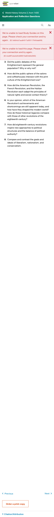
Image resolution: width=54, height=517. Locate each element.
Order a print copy (15, 504)
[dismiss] (50, 32)
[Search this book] (42, 25)
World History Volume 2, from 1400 (22, 12)
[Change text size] (49, 25)
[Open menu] (3, 25)
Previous (9, 493)
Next (47, 493)
